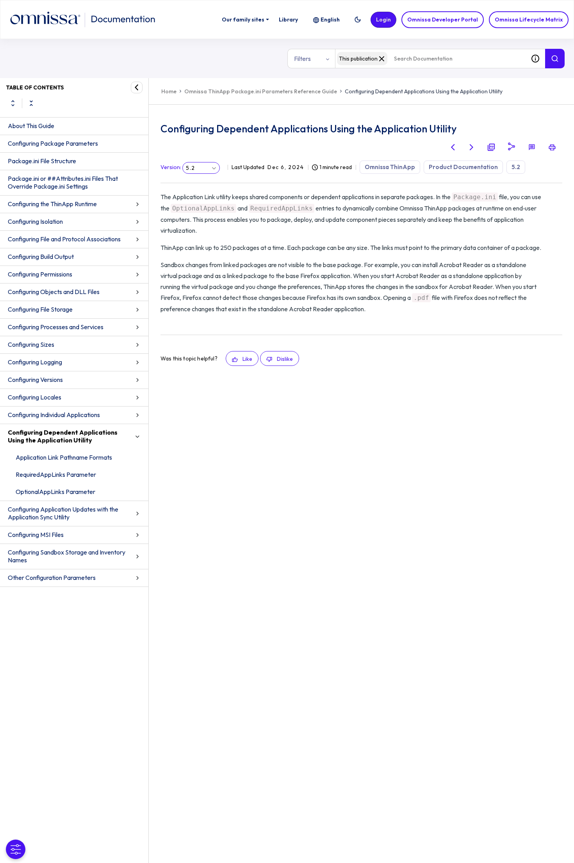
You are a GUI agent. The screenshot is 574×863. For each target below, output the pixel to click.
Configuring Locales (34, 397)
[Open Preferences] (15, 849)
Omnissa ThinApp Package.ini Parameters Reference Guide (260, 91)
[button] (357, 19)
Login (383, 19)
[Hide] (137, 87)
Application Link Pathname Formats (64, 457)
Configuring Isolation (35, 221)
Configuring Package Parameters (53, 143)
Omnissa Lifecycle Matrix (529, 19)
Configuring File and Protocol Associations (64, 239)
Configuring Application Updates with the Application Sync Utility (63, 513)
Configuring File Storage (40, 309)
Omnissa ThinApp (390, 167)
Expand (13, 103)
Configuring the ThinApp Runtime (52, 204)
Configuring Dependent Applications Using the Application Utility (63, 436)
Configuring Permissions (40, 274)
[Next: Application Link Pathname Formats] (472, 147)
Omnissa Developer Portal (442, 19)
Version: (170, 167)
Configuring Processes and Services (55, 327)
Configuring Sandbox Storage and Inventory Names (66, 556)
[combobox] (430, 58)
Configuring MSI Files (36, 534)
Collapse (31, 103)
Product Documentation (463, 167)
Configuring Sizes (31, 344)
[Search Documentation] (555, 58)
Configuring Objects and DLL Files (54, 292)
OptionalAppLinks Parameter (55, 492)
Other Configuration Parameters (52, 577)
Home (168, 91)
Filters (302, 58)
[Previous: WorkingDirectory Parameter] (453, 147)
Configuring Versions (35, 379)
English (330, 19)
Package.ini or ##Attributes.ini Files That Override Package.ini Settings (63, 182)
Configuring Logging (35, 362)
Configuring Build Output (41, 256)
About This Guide (31, 126)
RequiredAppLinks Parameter (56, 474)
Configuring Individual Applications (54, 415)
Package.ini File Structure (42, 161)
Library (288, 19)
